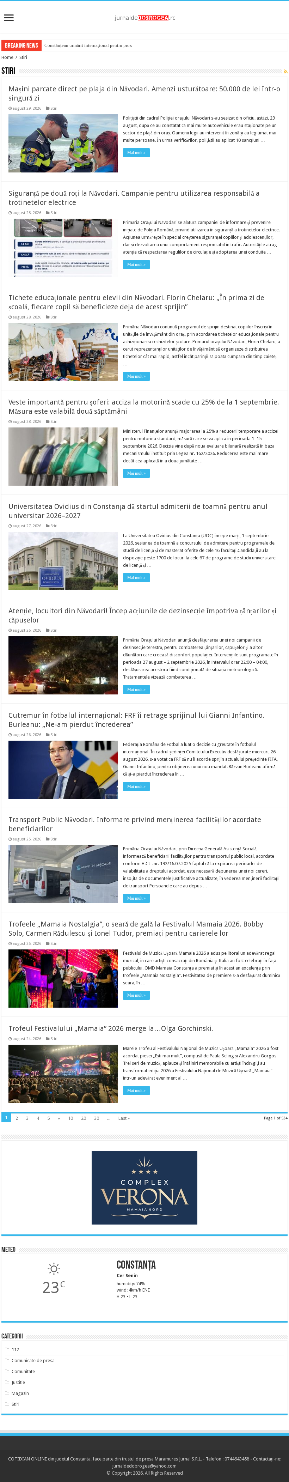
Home (7, 57)
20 (83, 1118)
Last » (124, 1118)
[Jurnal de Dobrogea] (144, 16)
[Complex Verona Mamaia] (144, 1188)
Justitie (18, 1382)
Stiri (53, 108)
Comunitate (23, 1371)
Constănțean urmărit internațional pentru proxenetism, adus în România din (116, 45)
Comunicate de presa (33, 1360)
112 (15, 1349)
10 (70, 1118)
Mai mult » (136, 152)
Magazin (20, 1393)
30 (96, 1118)
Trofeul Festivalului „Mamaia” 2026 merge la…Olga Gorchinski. (110, 1028)
